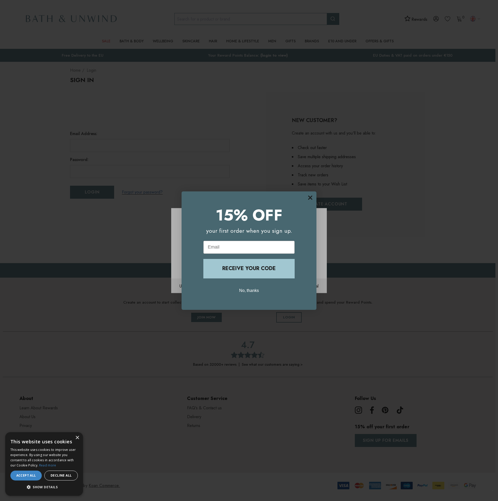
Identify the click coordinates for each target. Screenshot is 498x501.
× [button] (77, 438)
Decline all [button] (61, 475)
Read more (47, 465)
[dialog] (44, 464)
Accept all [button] (26, 475)
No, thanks (249, 290)
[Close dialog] (310, 197)
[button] (44, 487)
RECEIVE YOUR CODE (249, 268)
